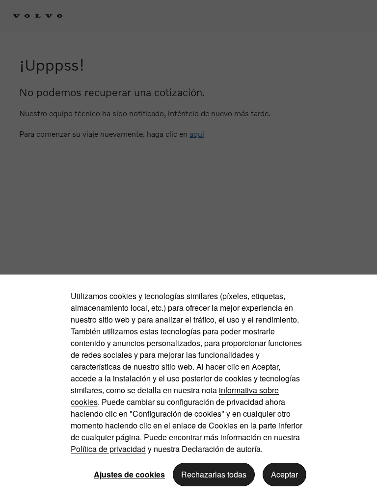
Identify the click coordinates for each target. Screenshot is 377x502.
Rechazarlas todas (213, 474)
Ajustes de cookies (129, 474)
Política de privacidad (108, 448)
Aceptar (284, 474)
